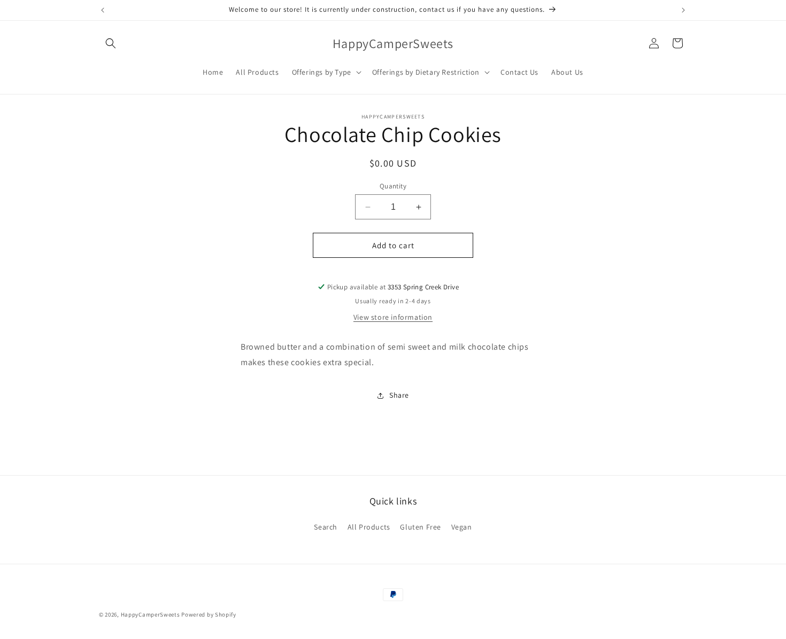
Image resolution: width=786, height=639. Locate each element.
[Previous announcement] (102, 10)
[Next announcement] (683, 10)
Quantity (393, 186)
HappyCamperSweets (150, 614)
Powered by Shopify (208, 614)
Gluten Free (420, 527)
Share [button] (399, 395)
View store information (393, 317)
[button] (110, 43)
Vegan (461, 527)
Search (325, 527)
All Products (369, 527)
